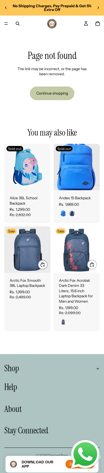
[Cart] (97, 23)
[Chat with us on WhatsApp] (85, 454)
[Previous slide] (6, 8)
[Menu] (6, 23)
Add (96, 264)
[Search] (17, 23)
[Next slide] (98, 8)
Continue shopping (52, 93)
